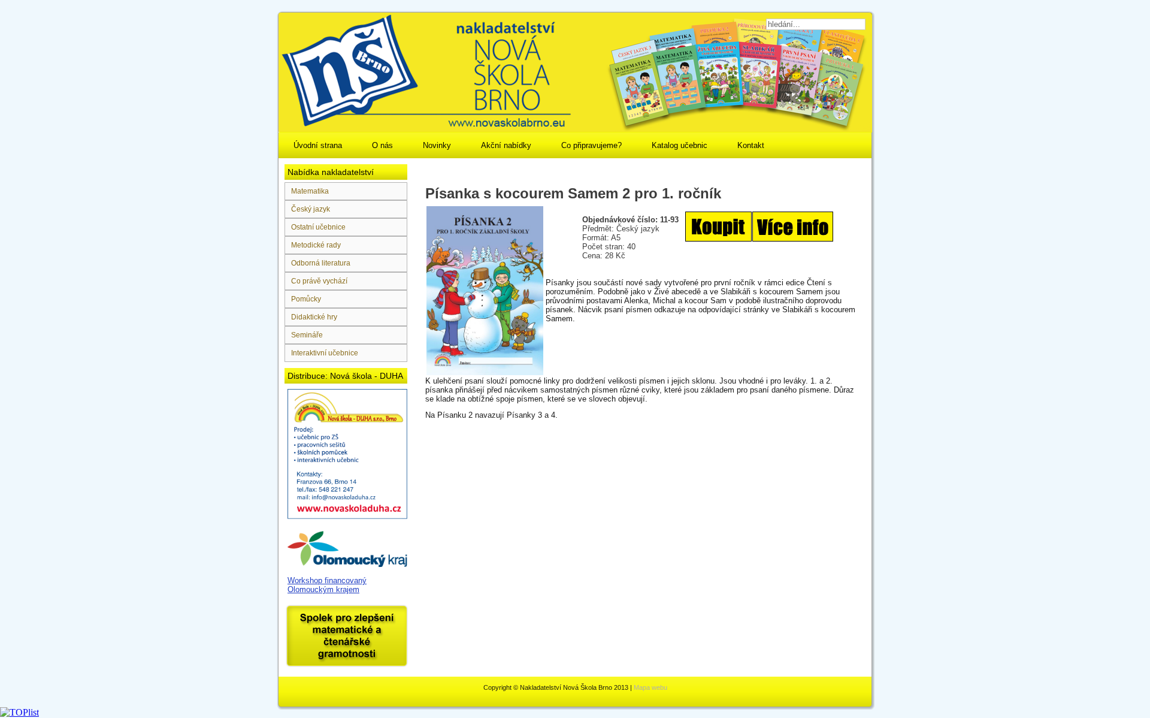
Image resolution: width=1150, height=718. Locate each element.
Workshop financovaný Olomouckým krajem (327, 585)
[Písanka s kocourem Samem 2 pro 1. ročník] (759, 243)
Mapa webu (650, 687)
